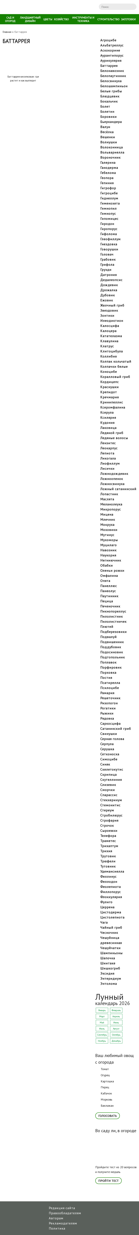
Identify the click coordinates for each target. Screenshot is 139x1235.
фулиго (106, 902)
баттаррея (109, 65)
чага (104, 922)
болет (105, 106)
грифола (107, 264)
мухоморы (109, 540)
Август (116, 1028)
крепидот (108, 392)
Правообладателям (65, 1213)
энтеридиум (110, 978)
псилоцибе (109, 688)
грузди (106, 269)
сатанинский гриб (115, 728)
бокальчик (109, 101)
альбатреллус (112, 45)
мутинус (107, 535)
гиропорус (108, 229)
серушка (107, 749)
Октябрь (116, 1034)
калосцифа (109, 325)
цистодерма (110, 912)
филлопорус (110, 892)
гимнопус (108, 213)
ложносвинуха (112, 484)
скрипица (108, 774)
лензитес (108, 443)
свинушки (108, 733)
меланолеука (111, 504)
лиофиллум (110, 463)
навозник (108, 550)
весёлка (107, 132)
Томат (105, 1069)
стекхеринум (111, 800)
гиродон (107, 224)
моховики (108, 529)
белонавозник (112, 71)
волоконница (111, 147)
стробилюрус (111, 815)
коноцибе (108, 371)
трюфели (108, 861)
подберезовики (113, 631)
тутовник (108, 866)
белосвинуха (111, 81)
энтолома (108, 983)
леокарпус (109, 448)
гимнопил (108, 208)
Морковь (106, 1099)
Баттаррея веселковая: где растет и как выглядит (23, 78)
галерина (108, 162)
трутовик (108, 856)
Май (102, 1022)
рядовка (107, 718)
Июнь (116, 1022)
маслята (107, 499)
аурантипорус (112, 55)
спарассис (108, 795)
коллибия (108, 356)
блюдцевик (110, 96)
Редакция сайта (62, 1208)
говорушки (109, 249)
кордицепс (109, 382)
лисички (107, 468)
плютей (106, 626)
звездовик (109, 310)
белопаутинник (113, 76)
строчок (107, 825)
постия (106, 677)
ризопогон (109, 703)
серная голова (112, 739)
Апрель (116, 1016)
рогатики (108, 708)
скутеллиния (111, 779)
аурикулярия (111, 60)
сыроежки (108, 830)
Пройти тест (108, 1181)
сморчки (107, 790)
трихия (106, 851)
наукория (108, 555)
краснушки (109, 387)
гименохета (110, 203)
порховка (108, 672)
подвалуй (108, 637)
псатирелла (110, 682)
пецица (106, 601)
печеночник (110, 606)
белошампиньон (114, 86)
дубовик (107, 295)
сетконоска (109, 754)
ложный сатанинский (118, 489)
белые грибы (111, 91)
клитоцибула (111, 351)
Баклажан (107, 1106)
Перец (105, 1087)
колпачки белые (114, 366)
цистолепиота (112, 917)
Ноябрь (102, 1040)
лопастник (109, 494)
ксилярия (108, 417)
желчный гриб (112, 305)
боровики (108, 116)
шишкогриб (110, 968)
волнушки (108, 142)
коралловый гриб (115, 376)
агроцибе (108, 40)
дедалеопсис (111, 280)
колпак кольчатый (115, 361)
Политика (57, 1228)
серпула (107, 744)
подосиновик (111, 652)
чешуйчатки (110, 948)
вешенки (107, 137)
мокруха (107, 524)
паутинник (109, 596)
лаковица (108, 427)
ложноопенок (111, 478)
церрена (107, 907)
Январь (102, 1010)
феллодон (108, 881)
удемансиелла (112, 871)
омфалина (109, 575)
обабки (106, 565)
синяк (105, 764)
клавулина (109, 341)
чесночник (109, 932)
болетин (107, 111)
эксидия (107, 973)
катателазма (111, 336)
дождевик (109, 285)
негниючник (110, 560)
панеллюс (108, 586)
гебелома (108, 173)
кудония (107, 422)
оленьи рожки (112, 570)
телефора (108, 835)
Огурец (105, 1075)
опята (105, 580)
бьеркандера (111, 122)
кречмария (109, 397)
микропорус (110, 509)
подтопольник (112, 657)
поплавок (108, 662)
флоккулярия (111, 897)
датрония (108, 274)
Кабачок (106, 1093)
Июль (102, 1028)
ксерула (107, 412)
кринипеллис (111, 402)
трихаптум (109, 846)
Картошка (107, 1081)
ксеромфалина (112, 407)
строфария (109, 820)
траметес (108, 841)
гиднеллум (109, 198)
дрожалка (108, 290)
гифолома (108, 234)
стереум (107, 810)
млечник (107, 519)
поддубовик (110, 647)
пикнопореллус (113, 611)
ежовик (106, 300)
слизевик (108, 784)
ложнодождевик (114, 473)
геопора (107, 178)
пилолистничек (113, 621)
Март (102, 1016)
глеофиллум (110, 239)
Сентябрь (102, 1034)
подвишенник (112, 642)
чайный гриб (111, 927)
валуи (105, 127)
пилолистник (111, 616)
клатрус (107, 346)
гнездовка (108, 244)
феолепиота (110, 886)
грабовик (108, 259)
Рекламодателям (63, 1223)
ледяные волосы (114, 438)
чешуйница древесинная (111, 940)
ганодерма (109, 167)
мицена (106, 514)
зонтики (107, 315)
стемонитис (110, 805)
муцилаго (108, 545)
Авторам (56, 1218)
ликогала (108, 458)
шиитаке (107, 963)
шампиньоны (111, 953)
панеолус (108, 591)
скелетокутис (111, 769)
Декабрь (116, 1040)
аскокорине (110, 50)
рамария (107, 693)
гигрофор (108, 188)
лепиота (107, 453)
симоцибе (108, 759)
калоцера (108, 331)
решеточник (110, 698)
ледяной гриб (111, 433)
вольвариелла (112, 152)
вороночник (110, 157)
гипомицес (109, 218)
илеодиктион (111, 320)
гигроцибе (109, 193)
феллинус (108, 876)
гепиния (107, 183)
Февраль (116, 1010)
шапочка (107, 958)
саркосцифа (110, 723)
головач (107, 254)
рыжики (107, 713)
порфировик (111, 667)
